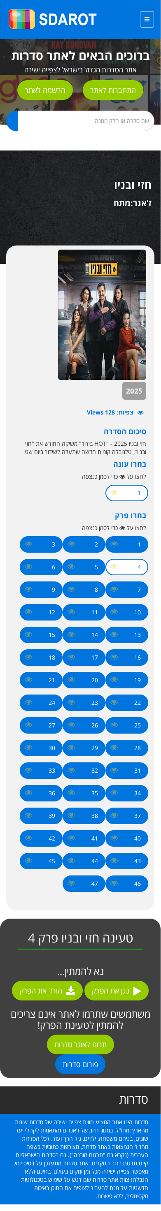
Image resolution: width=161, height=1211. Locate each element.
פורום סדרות (80, 1064)
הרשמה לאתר (45, 90)
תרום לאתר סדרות (80, 1044)
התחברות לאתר (113, 90)
